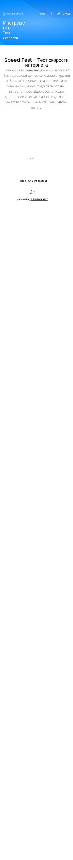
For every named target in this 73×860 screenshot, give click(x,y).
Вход (66, 13)
